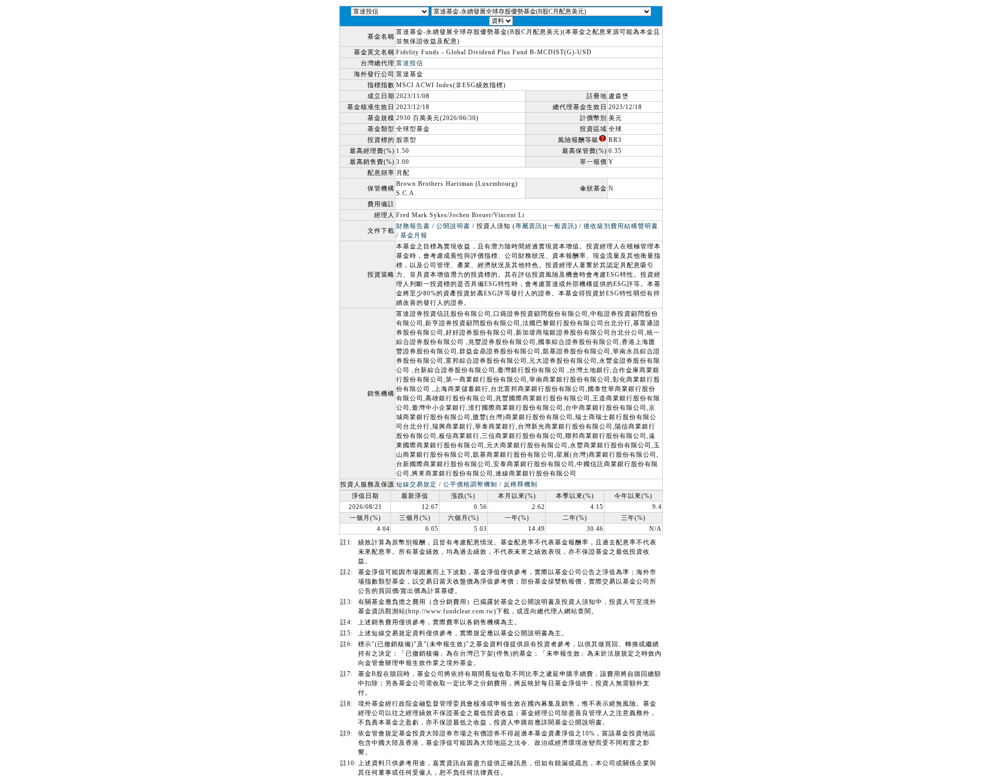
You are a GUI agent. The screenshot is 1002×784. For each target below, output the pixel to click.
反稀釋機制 (521, 484)
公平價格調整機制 (470, 484)
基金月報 (413, 235)
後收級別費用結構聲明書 (620, 226)
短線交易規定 (416, 484)
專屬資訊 (528, 226)
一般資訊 (561, 226)
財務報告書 (413, 226)
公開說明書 (453, 226)
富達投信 (409, 63)
